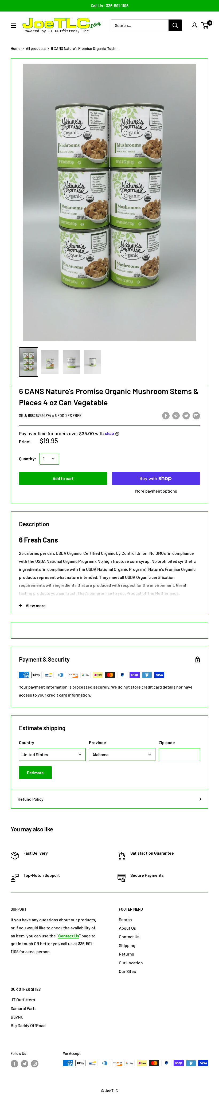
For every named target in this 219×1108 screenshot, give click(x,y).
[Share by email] (196, 415)
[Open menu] (13, 25)
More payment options (156, 490)
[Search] (175, 25)
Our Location (131, 962)
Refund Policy (31, 798)
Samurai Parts (24, 1008)
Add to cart (63, 478)
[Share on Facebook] (166, 415)
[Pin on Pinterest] (176, 415)
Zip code (167, 742)
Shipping (127, 945)
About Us (127, 927)
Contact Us (129, 936)
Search (125, 919)
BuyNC (17, 1016)
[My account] (194, 25)
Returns (126, 953)
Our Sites (127, 971)
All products (36, 48)
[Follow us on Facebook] (14, 1063)
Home (16, 48)
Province (97, 742)
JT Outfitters (23, 999)
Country (26, 742)
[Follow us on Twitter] (24, 1063)
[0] (205, 25)
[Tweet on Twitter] (186, 415)
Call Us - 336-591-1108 (109, 5)
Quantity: (27, 458)
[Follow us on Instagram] (34, 1063)
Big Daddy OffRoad (28, 1025)
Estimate (35, 772)
